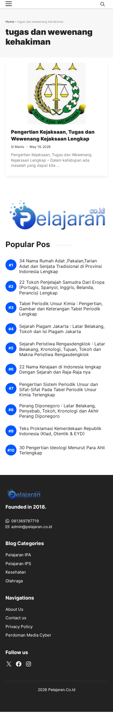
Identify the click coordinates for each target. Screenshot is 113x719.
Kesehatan (15, 572)
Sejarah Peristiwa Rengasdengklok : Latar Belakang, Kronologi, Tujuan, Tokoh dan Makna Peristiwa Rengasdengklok (62, 349)
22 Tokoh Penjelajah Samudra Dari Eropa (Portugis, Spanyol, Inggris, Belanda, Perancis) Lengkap (61, 287)
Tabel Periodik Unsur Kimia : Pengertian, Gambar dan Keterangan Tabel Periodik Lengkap (61, 309)
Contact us (15, 617)
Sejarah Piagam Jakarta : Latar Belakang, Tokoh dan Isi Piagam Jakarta (61, 329)
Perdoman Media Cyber (28, 635)
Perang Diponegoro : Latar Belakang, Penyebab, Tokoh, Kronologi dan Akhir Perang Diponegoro (59, 411)
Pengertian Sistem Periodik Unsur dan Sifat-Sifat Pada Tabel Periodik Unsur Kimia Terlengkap (58, 389)
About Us (14, 609)
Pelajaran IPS (18, 563)
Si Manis (17, 147)
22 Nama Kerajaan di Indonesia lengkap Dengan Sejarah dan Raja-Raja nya (60, 369)
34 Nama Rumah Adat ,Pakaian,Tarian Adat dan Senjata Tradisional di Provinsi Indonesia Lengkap (60, 266)
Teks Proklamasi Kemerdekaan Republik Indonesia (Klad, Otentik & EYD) (60, 431)
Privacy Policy (19, 626)
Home (9, 22)
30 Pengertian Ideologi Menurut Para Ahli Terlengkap (62, 450)
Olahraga (14, 580)
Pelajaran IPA (18, 554)
